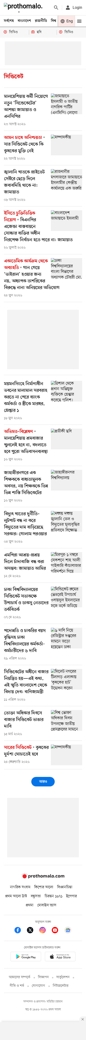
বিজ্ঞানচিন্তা (64, 887)
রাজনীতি (41, 21)
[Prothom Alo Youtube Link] (57, 931)
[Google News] (68, 931)
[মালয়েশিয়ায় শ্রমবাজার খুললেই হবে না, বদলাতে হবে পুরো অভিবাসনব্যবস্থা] (66, 439)
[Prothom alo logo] (43, 877)
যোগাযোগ (38, 986)
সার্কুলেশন (63, 977)
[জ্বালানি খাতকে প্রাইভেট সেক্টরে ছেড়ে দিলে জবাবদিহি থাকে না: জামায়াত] (66, 179)
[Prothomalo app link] (26, 957)
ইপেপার (71, 896)
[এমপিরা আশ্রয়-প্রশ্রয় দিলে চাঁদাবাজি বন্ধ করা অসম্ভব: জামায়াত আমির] (66, 562)
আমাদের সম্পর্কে (19, 977)
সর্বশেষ (9, 21)
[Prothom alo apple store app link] (60, 957)
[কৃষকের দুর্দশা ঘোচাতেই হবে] (66, 755)
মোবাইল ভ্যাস (46, 905)
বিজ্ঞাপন (43, 977)
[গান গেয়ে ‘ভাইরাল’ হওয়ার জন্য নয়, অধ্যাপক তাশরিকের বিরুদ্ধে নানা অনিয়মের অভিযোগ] (66, 268)
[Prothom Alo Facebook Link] (20, 931)
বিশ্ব (53, 21)
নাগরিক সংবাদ (20, 887)
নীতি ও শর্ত (17, 986)
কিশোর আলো (43, 887)
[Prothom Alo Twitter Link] (32, 931)
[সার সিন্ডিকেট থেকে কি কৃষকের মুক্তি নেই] (66, 145)
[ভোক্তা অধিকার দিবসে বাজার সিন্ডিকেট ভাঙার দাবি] (66, 720)
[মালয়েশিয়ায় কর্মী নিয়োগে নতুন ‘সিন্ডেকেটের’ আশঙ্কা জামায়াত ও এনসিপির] (66, 103)
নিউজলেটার (61, 986)
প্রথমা (29, 905)
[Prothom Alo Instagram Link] (45, 931)
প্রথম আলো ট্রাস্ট (16, 896)
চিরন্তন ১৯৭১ (53, 896)
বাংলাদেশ (24, 21)
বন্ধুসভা (36, 896)
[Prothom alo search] (56, 7)
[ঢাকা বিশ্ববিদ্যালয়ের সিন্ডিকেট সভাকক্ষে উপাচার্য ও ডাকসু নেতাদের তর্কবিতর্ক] (66, 597)
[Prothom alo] (24, 7)
